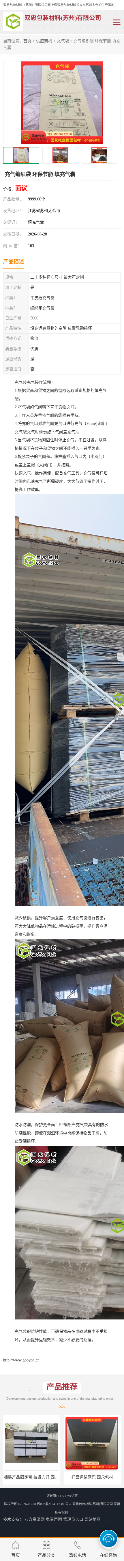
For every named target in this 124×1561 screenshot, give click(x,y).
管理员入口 (73, 1519)
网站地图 (92, 1519)
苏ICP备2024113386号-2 (54, 1504)
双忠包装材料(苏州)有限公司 (92, 1504)
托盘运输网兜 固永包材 (31, 1477)
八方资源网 (35, 1519)
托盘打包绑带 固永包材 (92, 1477)
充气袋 (63, 41)
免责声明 (54, 1519)
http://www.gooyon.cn (21, 1360)
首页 (27, 41)
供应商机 (44, 41)
